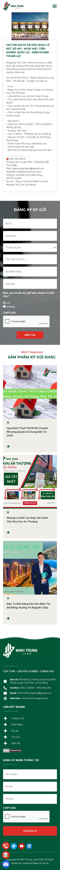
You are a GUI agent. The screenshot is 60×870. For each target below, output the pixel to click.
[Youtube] (21, 846)
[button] (54, 6)
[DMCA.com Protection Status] (12, 751)
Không (8, 306)
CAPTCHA (9, 312)
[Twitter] (14, 846)
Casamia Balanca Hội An (36, 863)
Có (8, 302)
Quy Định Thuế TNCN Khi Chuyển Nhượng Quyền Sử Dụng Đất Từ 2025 (27, 432)
